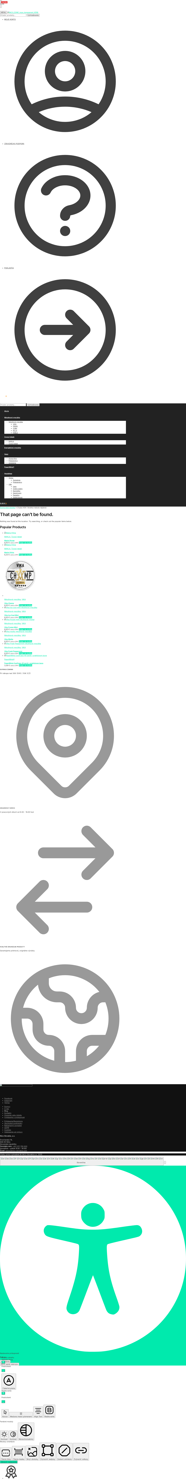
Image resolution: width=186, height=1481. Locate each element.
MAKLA (7, 537)
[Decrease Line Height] (3, 1401)
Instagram (8, 1100)
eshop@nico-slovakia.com (16, 1150)
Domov (7, 1107)
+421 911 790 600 (20, 1146)
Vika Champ (9, 603)
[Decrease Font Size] (3, 1370)
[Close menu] (1, 1)
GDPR (6, 1128)
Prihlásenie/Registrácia (13, 1121)
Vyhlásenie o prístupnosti (14, 1117)
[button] (3, 396)
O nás (6, 1109)
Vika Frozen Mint (11, 627)
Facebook (8, 1098)
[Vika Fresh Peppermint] (65, 643)
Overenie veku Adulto (13, 1115)
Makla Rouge (9, 541)
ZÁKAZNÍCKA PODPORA (14, 144)
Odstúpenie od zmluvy (13, 1132)
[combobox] (82, 1161)
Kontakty (7, 1113)
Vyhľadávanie (33, 15)
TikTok (7, 1103)
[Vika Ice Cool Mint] (65, 607)
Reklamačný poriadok (13, 1125)
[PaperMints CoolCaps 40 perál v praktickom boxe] (65, 655)
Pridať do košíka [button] (25, 543)
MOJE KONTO (10, 19)
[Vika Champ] (65, 576)
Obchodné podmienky (13, 1123)
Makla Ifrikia (9, 552)
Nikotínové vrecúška (12, 599)
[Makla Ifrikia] (65, 545)
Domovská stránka (7, 508)
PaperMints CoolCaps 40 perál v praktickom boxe (23, 663)
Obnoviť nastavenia (9, 1462)
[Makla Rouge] (65, 533)
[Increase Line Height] (3, 1393)
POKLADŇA (9, 268)
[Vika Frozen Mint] (65, 619)
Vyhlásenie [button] (5, 1361)
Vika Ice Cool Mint (11, 615)
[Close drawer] (1, 6)
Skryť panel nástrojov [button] (9, 1364)
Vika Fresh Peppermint (13, 651)
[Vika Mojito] (65, 631)
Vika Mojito (8, 639)
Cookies (7, 1130)
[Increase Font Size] (3, 1362)
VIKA (24, 599)
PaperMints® (9, 659)
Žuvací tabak (16, 537)
